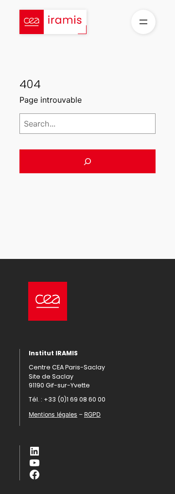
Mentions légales (53, 414)
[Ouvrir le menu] (143, 22)
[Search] (87, 161)
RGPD (92, 414)
